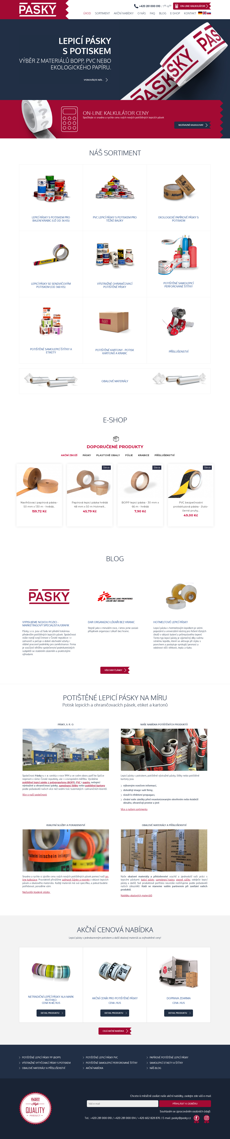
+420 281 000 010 (101, 1118)
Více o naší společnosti (34, 794)
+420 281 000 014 (125, 1118)
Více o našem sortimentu (134, 809)
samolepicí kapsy (165, 879)
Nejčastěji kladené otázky (36, 892)
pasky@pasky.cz (181, 1118)
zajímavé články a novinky (76, 879)
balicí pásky (147, 879)
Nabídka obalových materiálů (136, 895)
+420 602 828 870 (149, 1118)
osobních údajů (201, 1111)
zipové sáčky (183, 879)
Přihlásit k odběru (185, 1103)
